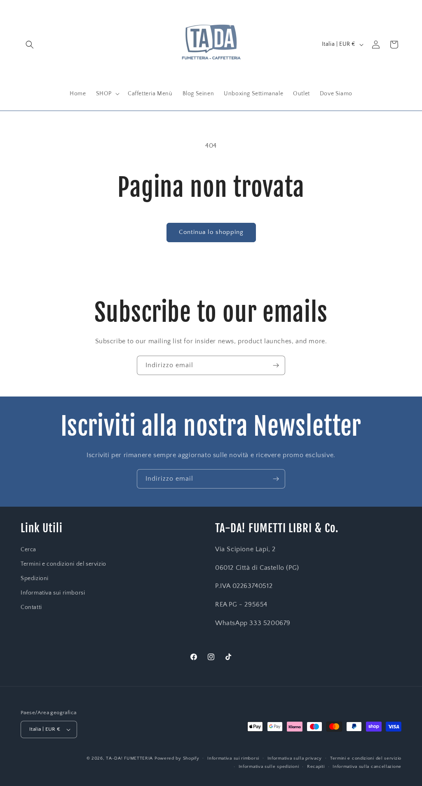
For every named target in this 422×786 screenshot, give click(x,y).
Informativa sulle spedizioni (269, 766)
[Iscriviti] (276, 365)
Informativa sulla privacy (294, 758)
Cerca (28, 549)
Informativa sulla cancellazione (367, 766)
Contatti (31, 607)
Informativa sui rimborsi (53, 593)
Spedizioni (35, 578)
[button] (30, 44)
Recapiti (316, 766)
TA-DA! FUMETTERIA (129, 758)
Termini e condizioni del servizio (63, 564)
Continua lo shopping (211, 232)
